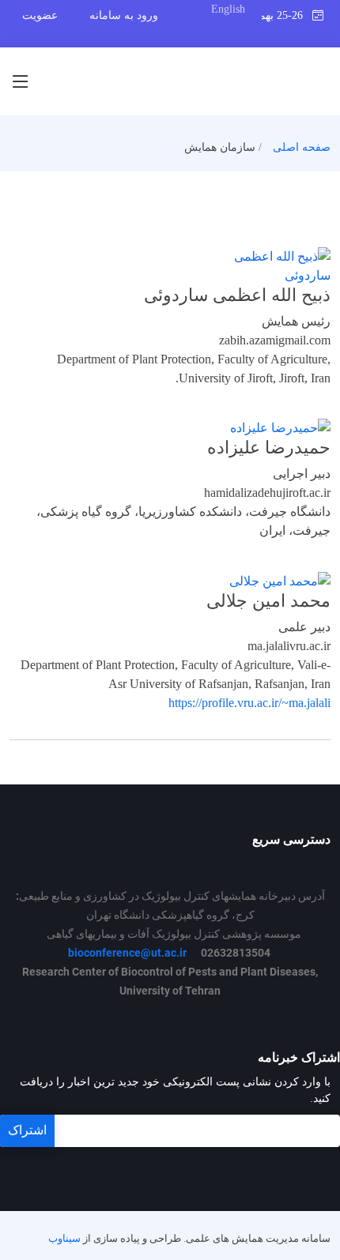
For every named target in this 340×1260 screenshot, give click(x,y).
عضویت (40, 15)
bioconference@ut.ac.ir (127, 952)
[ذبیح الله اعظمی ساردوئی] (261, 265)
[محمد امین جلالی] (280, 579)
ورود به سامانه (123, 15)
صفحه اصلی (302, 147)
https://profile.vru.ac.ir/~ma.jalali (249, 702)
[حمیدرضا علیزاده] (280, 427)
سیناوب (64, 1238)
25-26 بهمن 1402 (286, 15)
